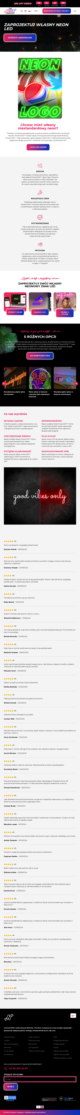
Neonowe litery (34, 1040)
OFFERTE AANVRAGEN (20, 38)
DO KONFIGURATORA (40, 356)
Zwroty (55, 1047)
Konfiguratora (34, 1047)
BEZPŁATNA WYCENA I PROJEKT (56, 11)
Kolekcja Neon (9, 1037)
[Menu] (75, 11)
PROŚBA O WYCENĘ (65, 313)
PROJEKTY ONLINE (15, 312)
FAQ (55, 1037)
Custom (7, 1040)
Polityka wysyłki (59, 1044)
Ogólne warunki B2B (61, 1054)
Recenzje (7, 1047)
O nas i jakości (9, 1051)
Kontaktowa (8, 1054)
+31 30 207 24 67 (18, 1068)
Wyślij (10, 1087)
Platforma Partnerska (36, 1051)
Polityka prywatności (60, 1040)
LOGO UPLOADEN (38, 147)
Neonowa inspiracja (11, 1044)
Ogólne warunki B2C (61, 1051)
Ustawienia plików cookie (62, 1058)
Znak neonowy (34, 1037)
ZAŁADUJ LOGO (40, 312)
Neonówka (33, 1044)
